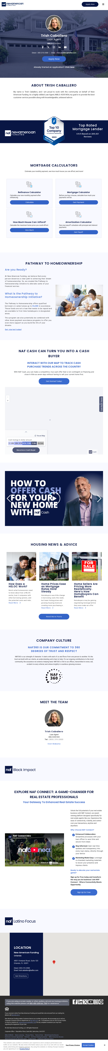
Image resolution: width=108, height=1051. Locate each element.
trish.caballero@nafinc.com (66, 53)
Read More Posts (54, 616)
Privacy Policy (30, 1035)
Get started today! (13, 330)
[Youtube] (65, 47)
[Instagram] (54, 47)
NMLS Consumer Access (56, 1037)
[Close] (104, 1045)
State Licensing (19, 1035)
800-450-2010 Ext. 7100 (38, 1003)
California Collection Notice (45, 1039)
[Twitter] (48, 47)
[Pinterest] (101, 1002)
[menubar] (103, 4)
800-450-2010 (16, 1015)
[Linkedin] (59, 47)
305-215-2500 (43, 53)
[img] (54, 498)
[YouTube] (90, 1002)
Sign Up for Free (83, 892)
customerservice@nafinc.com (27, 1022)
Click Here (69, 67)
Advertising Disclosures (52, 1035)
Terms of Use (39, 1035)
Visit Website (54, 744)
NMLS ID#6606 (9, 1035)
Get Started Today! (54, 381)
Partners (27, 1037)
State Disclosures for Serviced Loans (16, 1039)
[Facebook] (42, 47)
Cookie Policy (32, 1039)
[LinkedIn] (80, 1002)
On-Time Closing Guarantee (39, 1037)
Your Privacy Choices (73, 1045)
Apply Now (90, 4)
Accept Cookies (88, 1045)
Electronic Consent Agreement (14, 1037)
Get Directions (21, 976)
